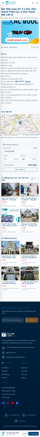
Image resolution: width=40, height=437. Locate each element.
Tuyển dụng (6, 374)
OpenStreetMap (35, 135)
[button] (20, 123)
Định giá (24, 374)
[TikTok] (8, 403)
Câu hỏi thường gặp (8, 387)
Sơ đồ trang (5, 397)
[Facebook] (3, 403)
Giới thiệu (5, 368)
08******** (22, 81)
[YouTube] (12, 403)
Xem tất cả (33, 179)
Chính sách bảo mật (8, 394)
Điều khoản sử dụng (8, 391)
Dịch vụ (23, 378)
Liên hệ (4, 378)
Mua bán (24, 368)
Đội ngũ (4, 371)
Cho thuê (24, 371)
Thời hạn (23, 156)
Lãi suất (5, 156)
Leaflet (26, 135)
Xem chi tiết (19, 169)
